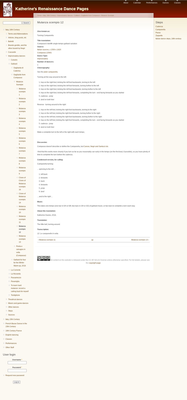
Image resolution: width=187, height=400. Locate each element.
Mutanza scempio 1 (22, 92)
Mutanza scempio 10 (22, 209)
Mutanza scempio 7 (22, 151)
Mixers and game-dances (18, 303)
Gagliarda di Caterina (18, 69)
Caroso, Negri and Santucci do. (96, 146)
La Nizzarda (16, 274)
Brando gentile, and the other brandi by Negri (17, 46)
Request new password (15, 375)
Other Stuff (10, 347)
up (92, 240)
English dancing (12, 335)
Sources (11, 315)
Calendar (137, 3)
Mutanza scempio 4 (22, 121)
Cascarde (12, 52)
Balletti (11, 41)
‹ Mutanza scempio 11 (47, 240)
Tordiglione (15, 295)
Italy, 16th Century (13, 30)
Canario (14, 60)
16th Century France (14, 331)
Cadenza (159, 26)
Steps (10, 311)
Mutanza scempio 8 (22, 161)
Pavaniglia (15, 281)
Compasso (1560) (44, 53)
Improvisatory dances (16, 56)
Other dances (13, 307)
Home (39, 15)
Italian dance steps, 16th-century (168, 39)
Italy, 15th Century (13, 319)
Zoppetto (159, 36)
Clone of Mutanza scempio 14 (22, 198)
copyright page (95, 263)
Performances (151, 3)
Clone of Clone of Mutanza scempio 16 (22, 184)
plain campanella (51, 72)
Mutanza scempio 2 (22, 102)
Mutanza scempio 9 (22, 171)
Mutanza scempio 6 (22, 141)
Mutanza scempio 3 (22, 111)
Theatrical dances (15, 299)
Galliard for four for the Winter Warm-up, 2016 (20, 263)
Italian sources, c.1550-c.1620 (49, 50)
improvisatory (42, 59)
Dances (166, 3)
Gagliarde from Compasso (19, 76)
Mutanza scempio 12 (22, 229)
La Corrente (15, 270)
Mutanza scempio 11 (22, 219)
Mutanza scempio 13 (22, 239)
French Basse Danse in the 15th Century (16, 325)
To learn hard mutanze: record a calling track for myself (19, 288)
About (125, 3)
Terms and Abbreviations (18, 34)
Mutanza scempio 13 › (140, 240)
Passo (158, 33)
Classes (177, 3)
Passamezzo (16, 278)
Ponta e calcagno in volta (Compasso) (21, 250)
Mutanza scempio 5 (22, 131)
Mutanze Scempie (19, 83)
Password (17, 367)
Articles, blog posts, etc (17, 38)
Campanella (160, 30)
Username (17, 360)
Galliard (14, 64)
